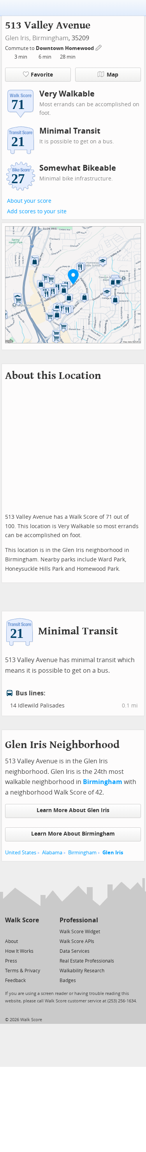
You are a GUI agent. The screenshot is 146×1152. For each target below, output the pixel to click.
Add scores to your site (37, 211)
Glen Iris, (18, 38)
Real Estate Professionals (87, 961)
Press (11, 961)
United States (20, 853)
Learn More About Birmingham (73, 834)
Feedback (15, 980)
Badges (68, 980)
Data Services (75, 951)
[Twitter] (9, 931)
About (11, 941)
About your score (29, 201)
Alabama (52, 853)
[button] (73, 276)
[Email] (33, 931)
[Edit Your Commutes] (99, 47)
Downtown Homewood (65, 48)
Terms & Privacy (22, 970)
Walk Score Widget (80, 931)
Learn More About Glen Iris (73, 810)
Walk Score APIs (77, 941)
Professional (79, 920)
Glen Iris (112, 853)
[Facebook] (21, 931)
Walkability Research (82, 970)
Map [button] (112, 74)
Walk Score (22, 920)
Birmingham (50, 38)
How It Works (19, 951)
